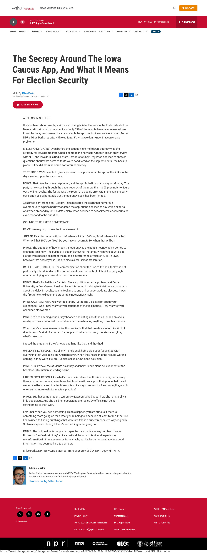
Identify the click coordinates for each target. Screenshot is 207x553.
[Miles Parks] (19, 475)
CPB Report (119, 509)
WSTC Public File (162, 523)
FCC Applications (122, 523)
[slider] (27, 21)
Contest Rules (121, 516)
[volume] (22, 22)
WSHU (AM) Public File (124, 529)
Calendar (90, 31)
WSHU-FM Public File (164, 509)
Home (13, 31)
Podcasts (71, 31)
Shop (156, 31)
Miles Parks (28, 93)
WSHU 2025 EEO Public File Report (90, 523)
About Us (104, 31)
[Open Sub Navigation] (28, 31)
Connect (139, 31)
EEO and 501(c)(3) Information (89, 529)
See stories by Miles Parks (46, 481)
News (22, 31)
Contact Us (79, 509)
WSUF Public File (162, 516)
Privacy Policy (80, 516)
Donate (189, 8)
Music (36, 31)
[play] (13, 22)
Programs (52, 31)
